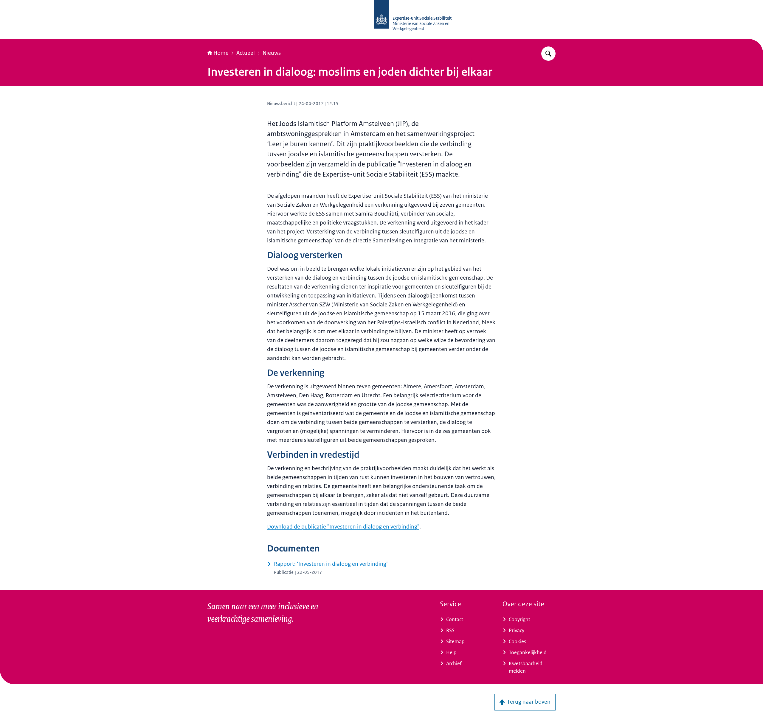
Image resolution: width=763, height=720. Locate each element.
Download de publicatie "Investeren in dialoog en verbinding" (343, 526)
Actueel (245, 53)
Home (221, 53)
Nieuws (272, 53)
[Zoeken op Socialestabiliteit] (548, 53)
